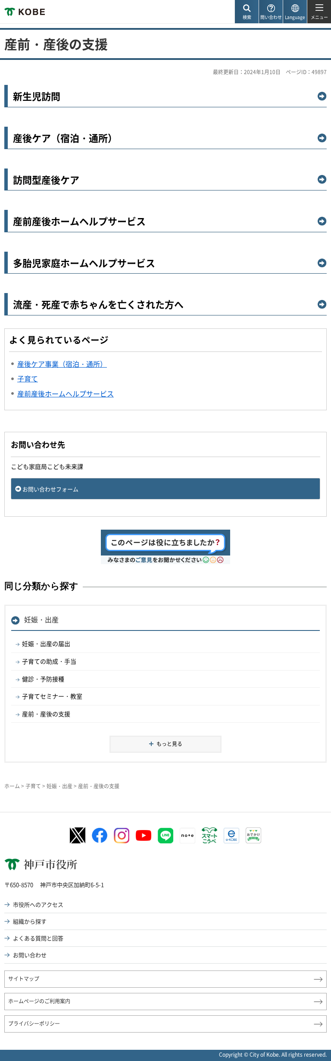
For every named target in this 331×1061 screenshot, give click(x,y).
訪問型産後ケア (46, 180)
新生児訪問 (36, 96)
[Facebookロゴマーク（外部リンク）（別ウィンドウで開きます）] (99, 835)
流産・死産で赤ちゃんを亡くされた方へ (98, 304)
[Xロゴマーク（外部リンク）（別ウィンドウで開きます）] (77, 835)
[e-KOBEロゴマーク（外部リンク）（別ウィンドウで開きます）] (231, 835)
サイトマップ (23, 979)
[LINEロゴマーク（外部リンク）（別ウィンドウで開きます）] (165, 835)
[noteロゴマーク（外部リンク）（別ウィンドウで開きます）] (187, 835)
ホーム (12, 786)
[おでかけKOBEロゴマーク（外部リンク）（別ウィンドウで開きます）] (253, 835)
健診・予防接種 (43, 678)
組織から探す (30, 921)
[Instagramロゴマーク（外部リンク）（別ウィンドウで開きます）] (121, 835)
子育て (33, 786)
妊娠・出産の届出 (46, 643)
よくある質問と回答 (38, 938)
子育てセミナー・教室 (52, 696)
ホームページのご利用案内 (39, 1001)
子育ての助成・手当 (49, 661)
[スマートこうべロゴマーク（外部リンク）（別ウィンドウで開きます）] (209, 835)
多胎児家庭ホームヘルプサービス (84, 263)
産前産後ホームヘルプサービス (79, 221)
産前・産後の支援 (46, 713)
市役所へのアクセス (38, 904)
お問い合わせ (30, 955)
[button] (246, 12)
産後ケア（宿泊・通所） (65, 138)
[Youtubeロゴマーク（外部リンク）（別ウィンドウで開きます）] (143, 835)
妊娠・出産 (41, 619)
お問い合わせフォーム (50, 489)
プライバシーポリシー (34, 1023)
